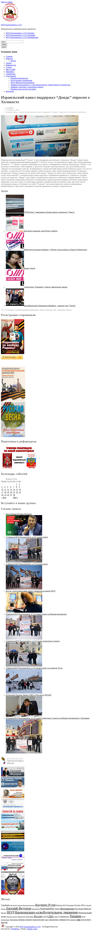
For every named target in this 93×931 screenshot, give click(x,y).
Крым (81, 909)
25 (5, 495)
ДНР (82, 905)
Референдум (11, 65)
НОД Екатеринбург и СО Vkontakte (20, 35)
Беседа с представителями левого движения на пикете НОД (30, 591)
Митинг (3, 913)
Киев (76, 909)
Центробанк (5, 920)
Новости (9, 59)
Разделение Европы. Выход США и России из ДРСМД (28, 695)
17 (2, 492)
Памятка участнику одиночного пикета (27, 87)
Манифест (10, 72)
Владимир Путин (45, 904)
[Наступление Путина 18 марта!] (24, 535)
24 (2, 495)
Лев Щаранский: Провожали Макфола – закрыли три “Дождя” (50, 306)
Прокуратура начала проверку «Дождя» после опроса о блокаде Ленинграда (55, 250)
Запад (57, 909)
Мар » (15, 498)
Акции (9, 63)
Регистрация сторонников (21, 80)
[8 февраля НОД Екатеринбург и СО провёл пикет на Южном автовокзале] (24, 639)
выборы (21, 919)
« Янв (3, 498)
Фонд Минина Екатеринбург (23, 83)
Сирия (56, 917)
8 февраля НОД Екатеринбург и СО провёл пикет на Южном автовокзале (36, 614)
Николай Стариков (12, 916)
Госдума (77, 905)
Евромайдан (35, 909)
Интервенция (67, 908)
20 (11, 492)
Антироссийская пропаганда (27, 310)
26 (8, 495)
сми (54, 310)
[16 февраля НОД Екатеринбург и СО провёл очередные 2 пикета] (24, 666)
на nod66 (9, 108)
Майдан (87, 909)
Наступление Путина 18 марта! (19, 514)
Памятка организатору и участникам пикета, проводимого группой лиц (40, 85)
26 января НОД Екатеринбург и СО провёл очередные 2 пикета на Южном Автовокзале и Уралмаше (47, 718)
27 (11, 495)
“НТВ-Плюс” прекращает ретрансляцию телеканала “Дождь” (49, 212)
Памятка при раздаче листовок (23, 89)
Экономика (14, 920)
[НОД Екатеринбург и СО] (3, 927)
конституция (38, 919)
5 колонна (10, 310)
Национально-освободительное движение (46, 912)
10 (2, 489)
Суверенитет (63, 916)
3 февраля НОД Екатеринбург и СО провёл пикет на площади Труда (34, 668)
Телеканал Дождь (64, 310)
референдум (64, 920)
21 (14, 492)
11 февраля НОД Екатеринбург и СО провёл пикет (27, 564)
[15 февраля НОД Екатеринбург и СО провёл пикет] (24, 562)
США (50, 916)
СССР (44, 917)
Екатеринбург (47, 908)
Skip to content (6, 2)
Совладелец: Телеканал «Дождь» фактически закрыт (45, 287)
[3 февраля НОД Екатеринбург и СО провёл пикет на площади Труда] (24, 693)
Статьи (9, 67)
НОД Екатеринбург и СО (11, 25)
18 (5, 492)
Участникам (11, 76)
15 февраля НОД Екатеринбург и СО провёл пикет (27, 537)
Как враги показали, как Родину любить (40, 231)
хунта (83, 919)
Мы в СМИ (10, 69)
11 (5, 489)
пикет (47, 920)
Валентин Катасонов (29, 905)
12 (8, 489)
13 (11, 489)
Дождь (42, 310)
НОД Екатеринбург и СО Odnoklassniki (22, 37)
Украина (75, 916)
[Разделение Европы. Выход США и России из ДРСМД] (24, 716)
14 (14, 489)
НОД (10, 912)
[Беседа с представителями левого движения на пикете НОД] (24, 612)
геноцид (29, 919)
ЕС (85, 905)
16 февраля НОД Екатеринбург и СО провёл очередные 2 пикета (33, 641)
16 (20, 489)
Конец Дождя (29, 268)
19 (8, 492)
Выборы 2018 (61, 905)
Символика (10, 74)
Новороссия (21, 917)
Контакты (10, 91)
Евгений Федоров (18, 908)
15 (17, 489)
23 (20, 492)
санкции (73, 920)
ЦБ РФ (83, 916)
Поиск (4, 44)
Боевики (20, 905)
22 (17, 492)
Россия (49, 310)
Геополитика (70, 905)
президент (54, 919)
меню (4, 47)
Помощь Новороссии (19, 78)
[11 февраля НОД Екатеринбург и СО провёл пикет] (24, 589)
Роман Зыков (30, 917)
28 (14, 495)
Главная (9, 56)
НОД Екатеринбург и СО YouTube (20, 33)
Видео (13, 61)
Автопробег (13, 905)
